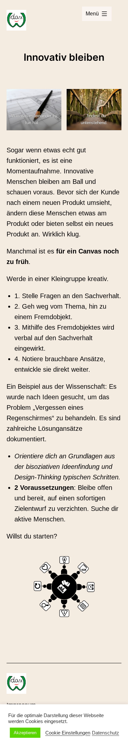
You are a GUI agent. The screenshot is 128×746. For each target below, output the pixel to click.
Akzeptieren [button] (25, 732)
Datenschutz (105, 732)
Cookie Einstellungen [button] (67, 732)
